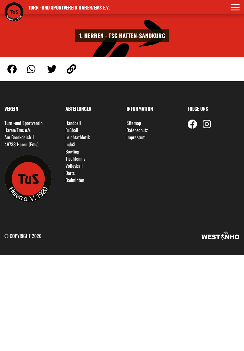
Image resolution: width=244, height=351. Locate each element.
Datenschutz (137, 130)
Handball (73, 122)
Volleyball (74, 165)
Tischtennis (75, 158)
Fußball (71, 130)
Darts (70, 172)
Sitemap (133, 122)
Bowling (72, 151)
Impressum (136, 137)
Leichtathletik (77, 137)
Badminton (74, 180)
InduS (70, 144)
